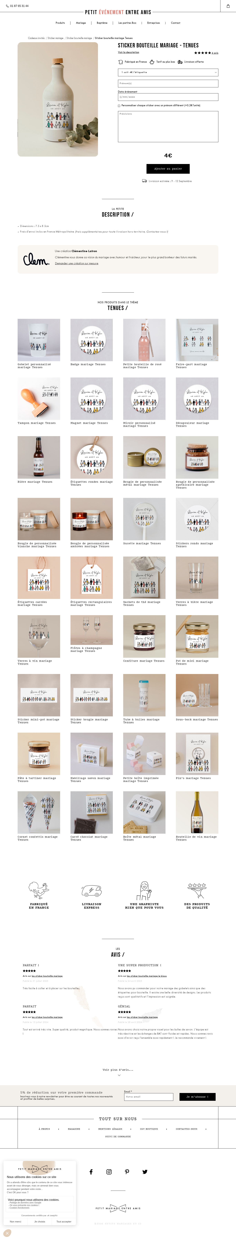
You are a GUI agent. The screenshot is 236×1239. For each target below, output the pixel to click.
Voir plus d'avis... (118, 1069)
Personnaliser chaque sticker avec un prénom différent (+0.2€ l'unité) (160, 105)
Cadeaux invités (36, 38)
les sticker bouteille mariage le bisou (147, 976)
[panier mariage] (228, 6)
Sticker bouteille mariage (79, 38)
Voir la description (128, 52)
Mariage (81, 23)
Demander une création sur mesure (76, 263)
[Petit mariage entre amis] (118, 12)
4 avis (215, 53)
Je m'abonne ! (197, 1096)
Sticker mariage (56, 38)
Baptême (102, 23)
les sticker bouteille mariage (47, 976)
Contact (175, 23)
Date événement (127, 92)
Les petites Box (127, 23)
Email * (128, 1092)
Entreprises (153, 23)
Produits (60, 23)
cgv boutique (149, 1129)
